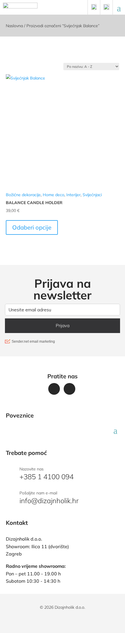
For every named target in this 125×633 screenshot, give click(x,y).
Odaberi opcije (31, 227)
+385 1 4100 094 (46, 476)
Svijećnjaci (92, 194)
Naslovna (14, 25)
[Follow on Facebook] (54, 389)
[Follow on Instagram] (69, 389)
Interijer (73, 194)
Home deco (53, 194)
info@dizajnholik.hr (48, 500)
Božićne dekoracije (23, 194)
